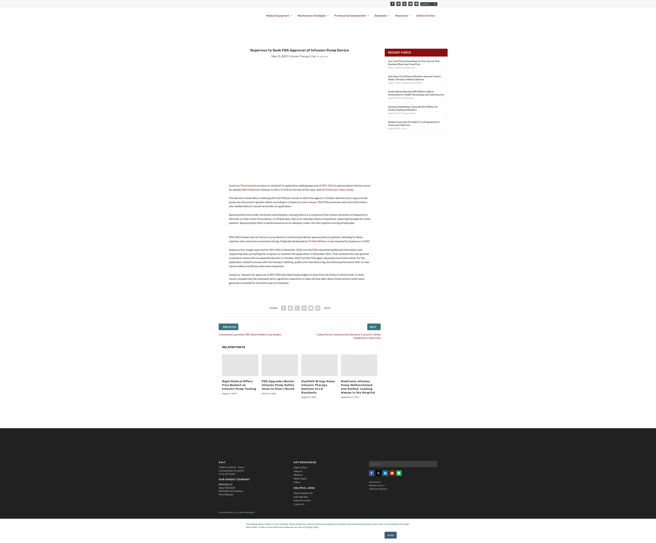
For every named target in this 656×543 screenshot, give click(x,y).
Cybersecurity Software (411, 82)
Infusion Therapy (299, 56)
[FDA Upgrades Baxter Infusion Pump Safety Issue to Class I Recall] (280, 365)
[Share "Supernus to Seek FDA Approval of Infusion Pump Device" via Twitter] (290, 308)
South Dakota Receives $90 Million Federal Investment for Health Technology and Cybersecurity (416, 93)
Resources (401, 15)
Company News (408, 113)
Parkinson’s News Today (339, 189)
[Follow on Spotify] (399, 473)
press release (309, 202)
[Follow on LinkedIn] (385, 473)
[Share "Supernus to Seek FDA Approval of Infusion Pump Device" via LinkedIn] (304, 308)
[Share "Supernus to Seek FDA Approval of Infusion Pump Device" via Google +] (297, 308)
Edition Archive (425, 15)
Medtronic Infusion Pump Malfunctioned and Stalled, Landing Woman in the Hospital (358, 387)
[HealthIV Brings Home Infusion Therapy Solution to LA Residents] (319, 365)
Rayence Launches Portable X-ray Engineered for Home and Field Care (414, 123)
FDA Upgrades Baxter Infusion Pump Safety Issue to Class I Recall (278, 385)
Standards (380, 15)
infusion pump (267, 237)
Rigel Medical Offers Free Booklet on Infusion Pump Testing (239, 385)
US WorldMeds (317, 241)
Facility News (407, 98)
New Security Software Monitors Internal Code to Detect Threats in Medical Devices (414, 78)
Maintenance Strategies (312, 15)
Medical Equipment (277, 15)
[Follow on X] (378, 473)
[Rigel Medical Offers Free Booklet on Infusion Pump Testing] (240, 365)
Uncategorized (408, 67)
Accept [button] (390, 535)
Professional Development (350, 15)
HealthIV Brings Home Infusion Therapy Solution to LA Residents (318, 387)
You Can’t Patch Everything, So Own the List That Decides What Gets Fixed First (414, 63)
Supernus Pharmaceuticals (244, 185)
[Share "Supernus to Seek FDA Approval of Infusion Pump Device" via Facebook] (283, 308)
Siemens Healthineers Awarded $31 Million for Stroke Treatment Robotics (413, 108)
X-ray (403, 128)
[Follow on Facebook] (371, 473)
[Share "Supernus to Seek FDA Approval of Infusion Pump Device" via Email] (311, 308)
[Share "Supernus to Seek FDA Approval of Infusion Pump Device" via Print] (317, 308)
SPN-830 (327, 185)
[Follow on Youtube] (392, 473)
